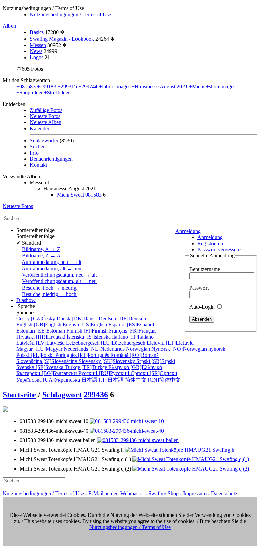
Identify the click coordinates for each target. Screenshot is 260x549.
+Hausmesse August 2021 (160, 86)
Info (34, 153)
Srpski (155, 361)
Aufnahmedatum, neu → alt (51, 262)
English (39, 324)
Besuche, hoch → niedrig (49, 288)
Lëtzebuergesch (106, 343)
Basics (37, 32)
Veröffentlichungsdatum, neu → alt (59, 275)
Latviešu (41, 343)
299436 (96, 394)
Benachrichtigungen (51, 159)
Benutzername (204, 269)
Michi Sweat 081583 (79, 195)
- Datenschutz (222, 493)
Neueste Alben (45, 122)
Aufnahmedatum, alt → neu (51, 268)
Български (47, 373)
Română (134, 355)
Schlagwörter (44, 140)
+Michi (196, 86)
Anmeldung (188, 231)
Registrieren (210, 243)
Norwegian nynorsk (175, 349)
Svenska (40, 367)
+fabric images (114, 86)
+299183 (46, 86)
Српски (154, 373)
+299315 (67, 86)
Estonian (41, 331)
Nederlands (95, 349)
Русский (104, 373)
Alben (9, 26)
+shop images (220, 86)
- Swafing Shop (162, 493)
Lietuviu (170, 343)
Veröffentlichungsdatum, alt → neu (59, 281)
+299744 (88, 86)
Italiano (133, 337)
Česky (36, 318)
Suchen (38, 147)
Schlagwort (62, 394)
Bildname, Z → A (41, 255)
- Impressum (193, 493)
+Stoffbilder (57, 92)
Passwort (199, 288)
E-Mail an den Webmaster (116, 493)
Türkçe (86, 367)
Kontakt (38, 165)
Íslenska (89, 337)
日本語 (103, 380)
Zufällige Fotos (46, 110)
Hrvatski (41, 337)
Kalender (39, 128)
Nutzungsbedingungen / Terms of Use (70, 14)
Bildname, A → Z (41, 249)
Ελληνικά (135, 367)
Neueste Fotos (45, 116)
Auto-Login (202, 307)
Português (82, 355)
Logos (36, 57)
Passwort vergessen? (219, 249)
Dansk (78, 318)
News (36, 51)
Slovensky (107, 361)
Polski (35, 355)
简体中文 (153, 380)
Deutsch (122, 318)
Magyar (40, 349)
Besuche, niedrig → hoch (49, 294)
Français (132, 331)
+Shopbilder (29, 92)
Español (131, 324)
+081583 (26, 86)
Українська (48, 380)
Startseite (19, 394)
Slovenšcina (47, 361)
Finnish (87, 331)
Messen (38, 45)
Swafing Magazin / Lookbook (62, 39)
